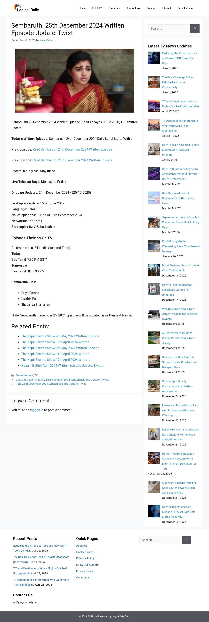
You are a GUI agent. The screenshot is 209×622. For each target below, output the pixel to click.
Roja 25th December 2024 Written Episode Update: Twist (51, 383)
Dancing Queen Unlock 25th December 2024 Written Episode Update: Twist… (63, 379)
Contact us (83, 577)
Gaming (150, 8)
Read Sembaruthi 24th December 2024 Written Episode (72, 149)
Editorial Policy (85, 558)
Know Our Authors (87, 564)
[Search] (195, 28)
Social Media (185, 8)
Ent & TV (97, 8)
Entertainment (24, 375)
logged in (36, 410)
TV (36, 375)
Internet (166, 8)
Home (82, 8)
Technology (133, 8)
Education (114, 8)
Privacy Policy (84, 571)
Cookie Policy (84, 552)
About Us (82, 545)
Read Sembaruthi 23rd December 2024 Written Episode (72, 160)
